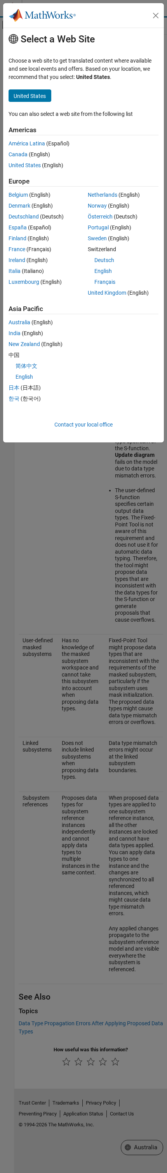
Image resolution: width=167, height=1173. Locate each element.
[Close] (155, 15)
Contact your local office (83, 424)
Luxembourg (24, 282)
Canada (18, 154)
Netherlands (102, 195)
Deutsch (104, 260)
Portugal (98, 227)
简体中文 (26, 366)
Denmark (19, 206)
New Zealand (24, 344)
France (17, 249)
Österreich (100, 216)
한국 (14, 398)
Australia (19, 322)
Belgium (18, 195)
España (18, 227)
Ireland (17, 260)
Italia (15, 271)
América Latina (27, 143)
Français (104, 282)
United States (25, 165)
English (103, 271)
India (15, 333)
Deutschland (24, 216)
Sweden (97, 238)
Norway (97, 206)
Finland (17, 238)
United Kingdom (107, 293)
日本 (14, 388)
